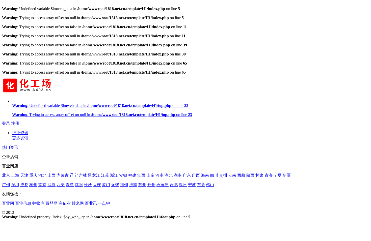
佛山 (210, 185)
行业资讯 (20, 133)
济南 (133, 185)
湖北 (169, 175)
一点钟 (104, 203)
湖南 (178, 175)
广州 (6, 185)
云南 (232, 175)
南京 (42, 185)
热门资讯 (10, 147)
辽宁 (74, 175)
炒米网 (78, 203)
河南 (159, 175)
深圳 (15, 185)
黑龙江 (94, 175)
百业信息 (23, 203)
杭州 (33, 185)
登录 (6, 123)
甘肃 (259, 175)
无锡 (115, 185)
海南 (205, 175)
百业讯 (91, 203)
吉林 (83, 175)
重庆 (33, 175)
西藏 (241, 175)
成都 (24, 185)
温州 (183, 185)
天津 (24, 175)
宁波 (192, 185)
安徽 (123, 175)
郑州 (151, 185)
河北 (42, 175)
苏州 (142, 185)
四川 (214, 175)
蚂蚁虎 (38, 203)
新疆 (287, 175)
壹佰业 (65, 203)
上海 (15, 175)
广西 (196, 175)
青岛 (70, 185)
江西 (141, 175)
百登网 (51, 203)
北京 (6, 175)
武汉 (51, 185)
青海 (268, 175)
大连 (97, 185)
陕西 (250, 175)
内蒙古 (63, 175)
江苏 (105, 175)
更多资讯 (20, 138)
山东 (150, 175)
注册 (15, 123)
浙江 (114, 175)
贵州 (223, 175)
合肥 (174, 185)
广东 (187, 175)
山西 (51, 175)
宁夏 (278, 175)
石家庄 (162, 185)
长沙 (88, 185)
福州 (124, 185)
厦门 (106, 185)
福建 (132, 175)
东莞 (201, 185)
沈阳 (79, 185)
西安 (61, 185)
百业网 (8, 203)
